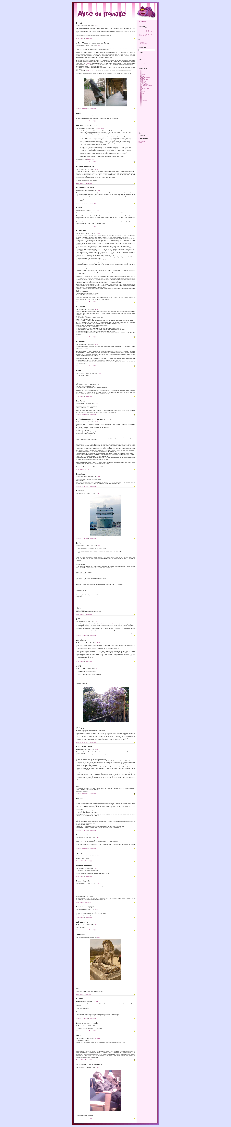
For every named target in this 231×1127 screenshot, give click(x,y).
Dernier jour (81, 231)
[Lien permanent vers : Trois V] (134, 861)
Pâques (79, 798)
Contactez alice (142, 141)
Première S (142, 117)
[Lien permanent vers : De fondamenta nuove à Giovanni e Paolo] (134, 469)
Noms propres (143, 63)
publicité (89, 63)
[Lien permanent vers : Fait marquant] (134, 930)
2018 (141, 92)
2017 (141, 94)
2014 (141, 97)
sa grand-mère (90, 159)
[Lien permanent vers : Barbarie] (134, 1018)
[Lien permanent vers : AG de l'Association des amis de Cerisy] (134, 109)
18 (148, 33)
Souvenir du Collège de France (89, 1064)
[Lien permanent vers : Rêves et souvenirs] (134, 794)
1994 (141, 113)
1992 (141, 114)
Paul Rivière (142, 127)
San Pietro (80, 401)
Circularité (80, 306)
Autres (140, 142)
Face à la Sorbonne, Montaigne (147, 55)
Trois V (79, 853)
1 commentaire (80, 469)
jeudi (78, 619)
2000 (141, 110)
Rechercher (143, 47)
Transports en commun (145, 77)
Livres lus (142, 80)
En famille (80, 543)
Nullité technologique (85, 907)
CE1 (141, 123)
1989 (141, 116)
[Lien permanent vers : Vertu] (134, 1060)
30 (145, 35)
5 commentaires (80, 396)
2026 (141, 70)
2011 (141, 101)
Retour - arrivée (82, 835)
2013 (141, 98)
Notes (78, 370)
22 (143, 34)
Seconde (142, 118)
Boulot (141, 75)
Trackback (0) (88, 38)
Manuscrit (142, 42)
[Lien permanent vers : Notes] (134, 396)
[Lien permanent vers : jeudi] (134, 635)
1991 (141, 115)
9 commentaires (80, 661)
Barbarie (79, 999)
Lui (77, 1040)
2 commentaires (80, 38)
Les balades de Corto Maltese (108, 624)
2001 (141, 109)
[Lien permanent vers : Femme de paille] (134, 902)
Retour (79, 208)
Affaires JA (142, 129)
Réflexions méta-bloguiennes (146, 85)
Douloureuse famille (144, 84)
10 (146, 31)
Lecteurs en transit (144, 79)
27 (139, 35)
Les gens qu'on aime (144, 88)
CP (141, 124)
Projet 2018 (142, 91)
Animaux (142, 66)
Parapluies (80, 474)
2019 (141, 90)
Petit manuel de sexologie (87, 1023)
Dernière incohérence (85, 166)
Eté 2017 (142, 93)
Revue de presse (100, 128)
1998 (141, 111)
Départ (79, 23)
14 (141, 33)
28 (141, 35)
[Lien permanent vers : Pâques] (134, 830)
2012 (141, 99)
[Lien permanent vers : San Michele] (134, 661)
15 (143, 33)
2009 (96, 25)
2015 (141, 96)
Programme (142, 54)
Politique (142, 76)
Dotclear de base (143, 43)
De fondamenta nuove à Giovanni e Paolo (93, 419)
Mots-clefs (142, 62)
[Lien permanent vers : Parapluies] (134, 486)
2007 (141, 104)
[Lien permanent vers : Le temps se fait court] (134, 203)
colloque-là (90, 70)
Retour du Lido (82, 491)
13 (139, 33)
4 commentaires (80, 1118)
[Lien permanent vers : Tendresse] (134, 994)
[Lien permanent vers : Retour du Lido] (134, 538)
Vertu (78, 1035)
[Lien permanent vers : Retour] (134, 226)
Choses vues (143, 81)
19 (151, 33)
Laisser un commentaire (82, 108)
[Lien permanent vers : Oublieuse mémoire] (134, 876)
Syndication (143, 138)
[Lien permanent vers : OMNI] (134, 742)
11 (148, 31)
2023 (141, 73)
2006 (141, 106)
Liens (141, 133)
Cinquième (142, 119)
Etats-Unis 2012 (143, 100)
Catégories (142, 68)
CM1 (141, 121)
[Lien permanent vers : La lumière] (134, 366)
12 (151, 31)
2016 (141, 95)
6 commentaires (80, 860)
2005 (141, 107)
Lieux (141, 65)
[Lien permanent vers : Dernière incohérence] (134, 183)
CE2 (141, 122)
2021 (141, 87)
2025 (141, 71)
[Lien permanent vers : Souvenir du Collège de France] (134, 1118)
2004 (141, 108)
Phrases (99, 116)
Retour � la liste (142, 21)
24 (146, 34)
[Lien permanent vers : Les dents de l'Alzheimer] (134, 162)
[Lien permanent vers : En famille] (134, 614)
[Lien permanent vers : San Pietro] (134, 414)
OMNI (78, 666)
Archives (142, 135)
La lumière (80, 341)
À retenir (142, 52)
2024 (141, 72)
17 (146, 33)
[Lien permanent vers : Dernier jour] (134, 302)
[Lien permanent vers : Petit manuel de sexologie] (134, 1031)
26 (151, 34)
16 (145, 33)
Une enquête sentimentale (145, 128)
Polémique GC (143, 130)
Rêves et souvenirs (84, 747)
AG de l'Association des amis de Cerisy (92, 43)
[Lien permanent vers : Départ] (134, 38)
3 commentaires (80, 183)
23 (145, 34)
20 (139, 34)
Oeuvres (142, 64)
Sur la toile (97, 1038)
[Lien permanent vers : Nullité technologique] (134, 917)
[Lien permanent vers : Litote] (134, 121)
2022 (141, 86)
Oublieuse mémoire (84, 865)
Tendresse (80, 934)
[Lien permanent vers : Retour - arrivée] (134, 849)
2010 (141, 102)
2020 (141, 89)
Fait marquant (82, 922)
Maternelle (142, 125)
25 (148, 34)
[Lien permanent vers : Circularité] (134, 337)
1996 (141, 112)
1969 (141, 126)
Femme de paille (83, 881)
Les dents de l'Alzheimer (86, 125)
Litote (78, 113)
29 (143, 35)
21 (141, 34)
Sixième (142, 120)
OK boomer (142, 74)
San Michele (81, 640)
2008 (141, 105)
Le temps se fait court (85, 188)
